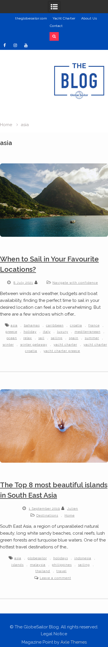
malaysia (38, 565)
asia (14, 325)
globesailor (37, 558)
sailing (56, 338)
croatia (76, 325)
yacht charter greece (61, 351)
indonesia (82, 558)
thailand (42, 571)
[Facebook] (4, 45)
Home (70, 515)
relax (27, 338)
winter (8, 345)
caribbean (55, 325)
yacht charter (65, 345)
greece (11, 332)
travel (61, 571)
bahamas (32, 325)
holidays (60, 558)
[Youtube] (26, 45)
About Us (89, 18)
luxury (62, 332)
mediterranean (88, 332)
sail (41, 338)
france (94, 325)
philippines (62, 565)
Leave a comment (55, 578)
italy (47, 332)
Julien (72, 509)
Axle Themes (73, 642)
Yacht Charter (64, 18)
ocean (12, 338)
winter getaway (33, 345)
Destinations (47, 515)
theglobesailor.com (31, 18)
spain (73, 338)
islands (17, 565)
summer (92, 338)
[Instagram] (15, 45)
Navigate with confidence (75, 283)
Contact (56, 26)
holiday (30, 332)
